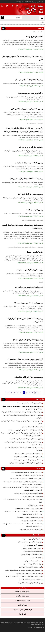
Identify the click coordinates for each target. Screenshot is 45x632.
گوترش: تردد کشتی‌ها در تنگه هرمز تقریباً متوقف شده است (26, 439)
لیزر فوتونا (22, 614)
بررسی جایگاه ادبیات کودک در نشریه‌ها (29, 163)
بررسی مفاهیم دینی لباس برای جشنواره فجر (27, 108)
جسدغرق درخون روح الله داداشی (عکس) (31, 580)
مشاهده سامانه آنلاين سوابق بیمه (33, 551)
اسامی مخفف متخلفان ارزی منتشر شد (31, 521)
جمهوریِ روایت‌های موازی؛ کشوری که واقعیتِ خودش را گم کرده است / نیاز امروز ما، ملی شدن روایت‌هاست (22, 483)
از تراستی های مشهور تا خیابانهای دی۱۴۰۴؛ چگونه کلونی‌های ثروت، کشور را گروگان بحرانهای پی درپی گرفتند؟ (21, 434)
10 (35, 393)
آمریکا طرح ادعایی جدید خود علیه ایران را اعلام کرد (28, 457)
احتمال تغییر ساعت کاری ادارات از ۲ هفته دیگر (29, 517)
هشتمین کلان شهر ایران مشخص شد (32, 539)
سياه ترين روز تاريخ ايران (35, 505)
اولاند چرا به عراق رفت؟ (34, 36)
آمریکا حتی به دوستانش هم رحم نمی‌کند (31, 530)
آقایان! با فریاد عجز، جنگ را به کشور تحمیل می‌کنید (28, 493)
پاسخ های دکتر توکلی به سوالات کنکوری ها (30, 583)
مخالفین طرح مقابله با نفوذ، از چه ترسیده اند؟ (29, 403)
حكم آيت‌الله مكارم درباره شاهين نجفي (31, 555)
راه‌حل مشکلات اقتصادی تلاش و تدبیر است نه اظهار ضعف (26, 479)
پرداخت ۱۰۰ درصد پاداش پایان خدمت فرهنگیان (29, 573)
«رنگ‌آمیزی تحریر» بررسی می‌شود (30, 93)
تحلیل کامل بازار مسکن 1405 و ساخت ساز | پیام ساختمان (26, 472)
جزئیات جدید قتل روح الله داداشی (33, 564)
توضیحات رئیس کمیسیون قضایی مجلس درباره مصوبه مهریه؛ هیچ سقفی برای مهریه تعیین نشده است (22, 525)
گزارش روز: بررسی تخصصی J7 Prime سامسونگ (25, 359)
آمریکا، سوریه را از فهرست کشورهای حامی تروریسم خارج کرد (25, 430)
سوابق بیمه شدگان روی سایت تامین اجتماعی (30, 542)
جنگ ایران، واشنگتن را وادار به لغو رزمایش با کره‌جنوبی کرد (26, 463)
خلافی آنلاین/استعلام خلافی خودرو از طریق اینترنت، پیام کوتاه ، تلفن (23, 576)
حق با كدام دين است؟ (35, 252)
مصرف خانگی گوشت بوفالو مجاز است (32, 496)
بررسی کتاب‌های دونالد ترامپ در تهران (29, 79)
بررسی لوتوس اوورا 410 (34, 210)
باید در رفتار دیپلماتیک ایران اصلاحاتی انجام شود (29, 475)
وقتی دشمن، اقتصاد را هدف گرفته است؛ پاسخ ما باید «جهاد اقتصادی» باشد (21, 412)
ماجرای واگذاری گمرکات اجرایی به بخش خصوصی (28, 509)
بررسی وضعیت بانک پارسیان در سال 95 (28, 303)
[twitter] (7, 6)
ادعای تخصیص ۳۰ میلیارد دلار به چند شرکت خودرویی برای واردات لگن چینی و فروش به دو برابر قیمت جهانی (23, 513)
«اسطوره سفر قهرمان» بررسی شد (31, 147)
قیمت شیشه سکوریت (23, 596)
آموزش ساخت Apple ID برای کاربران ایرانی (30, 567)
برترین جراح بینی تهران (22, 591)
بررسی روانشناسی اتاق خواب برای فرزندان (28, 339)
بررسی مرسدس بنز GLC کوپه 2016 (30, 194)
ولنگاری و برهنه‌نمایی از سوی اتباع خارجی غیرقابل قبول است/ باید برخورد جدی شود (23, 23)
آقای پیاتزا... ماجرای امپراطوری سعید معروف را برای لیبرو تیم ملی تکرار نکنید (23, 501)
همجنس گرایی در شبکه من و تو (33, 545)
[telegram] (12, 5)
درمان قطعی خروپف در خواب (22, 609)
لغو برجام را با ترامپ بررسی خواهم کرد (29, 287)
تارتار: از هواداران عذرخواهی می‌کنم (32, 427)
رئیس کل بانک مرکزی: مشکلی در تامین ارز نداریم (28, 454)
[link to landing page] (33, 9)
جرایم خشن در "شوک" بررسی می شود (29, 269)
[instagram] (17, 6)
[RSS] (2, 6)
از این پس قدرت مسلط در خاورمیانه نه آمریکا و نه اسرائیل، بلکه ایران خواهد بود (23, 449)
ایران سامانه (31, 627)
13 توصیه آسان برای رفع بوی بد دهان (32, 548)
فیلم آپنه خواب (22, 605)
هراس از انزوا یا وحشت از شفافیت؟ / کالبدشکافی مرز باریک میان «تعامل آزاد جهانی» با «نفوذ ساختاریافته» (22, 489)
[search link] (2, 17)
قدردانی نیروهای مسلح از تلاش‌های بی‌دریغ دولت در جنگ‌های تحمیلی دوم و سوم (22, 422)
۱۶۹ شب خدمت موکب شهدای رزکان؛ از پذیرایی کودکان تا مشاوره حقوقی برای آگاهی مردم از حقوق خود (22, 407)
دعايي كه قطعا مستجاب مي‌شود (33, 561)
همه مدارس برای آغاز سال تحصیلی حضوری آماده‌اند (28, 460)
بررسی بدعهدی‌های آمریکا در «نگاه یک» (28, 377)
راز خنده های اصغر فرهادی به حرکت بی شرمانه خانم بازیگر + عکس (23, 570)
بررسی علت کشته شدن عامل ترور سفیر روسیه (26, 178)
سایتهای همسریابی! (36, 558)
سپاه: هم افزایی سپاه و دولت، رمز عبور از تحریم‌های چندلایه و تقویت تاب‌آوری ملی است (23, 443)
